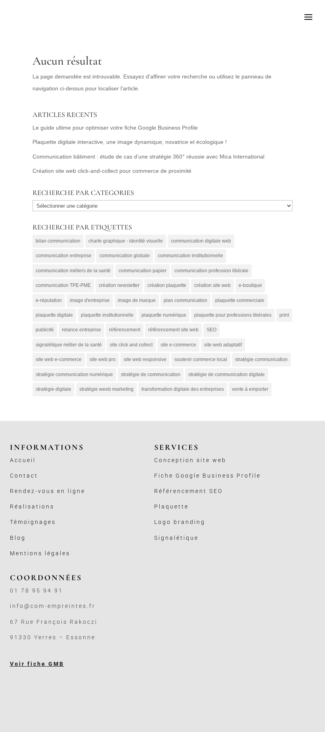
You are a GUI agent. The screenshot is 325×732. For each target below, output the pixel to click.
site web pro (103, 359)
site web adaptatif (223, 345)
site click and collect (131, 345)
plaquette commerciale (239, 300)
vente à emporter (250, 389)
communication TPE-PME (63, 285)
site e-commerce (178, 345)
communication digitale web (201, 241)
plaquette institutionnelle (107, 315)
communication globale (124, 255)
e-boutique (250, 285)
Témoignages (33, 522)
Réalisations (32, 506)
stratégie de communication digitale (226, 374)
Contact (24, 475)
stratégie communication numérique (74, 374)
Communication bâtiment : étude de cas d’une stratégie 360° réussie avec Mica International (148, 156)
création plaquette (166, 285)
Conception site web (190, 460)
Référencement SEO (188, 491)
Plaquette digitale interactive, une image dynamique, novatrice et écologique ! (129, 142)
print (284, 315)
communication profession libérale (211, 270)
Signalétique (176, 538)
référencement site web (173, 330)
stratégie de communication (150, 374)
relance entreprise (81, 330)
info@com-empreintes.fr (53, 606)
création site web (212, 285)
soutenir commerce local (200, 359)
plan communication (185, 300)
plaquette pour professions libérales (232, 315)
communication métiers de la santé (73, 270)
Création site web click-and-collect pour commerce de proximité (111, 171)
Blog (18, 538)
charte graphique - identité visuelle (125, 241)
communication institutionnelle (190, 255)
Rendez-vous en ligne (47, 491)
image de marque (137, 300)
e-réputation (49, 300)
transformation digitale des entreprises (182, 389)
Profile (249, 475)
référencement (124, 330)
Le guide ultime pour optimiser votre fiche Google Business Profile (115, 127)
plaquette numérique (163, 315)
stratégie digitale (53, 389)
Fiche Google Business (195, 475)
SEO (211, 330)
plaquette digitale (54, 315)
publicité (45, 330)
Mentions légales (40, 553)
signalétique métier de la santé (69, 345)
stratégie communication (261, 359)
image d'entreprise (90, 300)
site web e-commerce (59, 359)
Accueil (23, 460)
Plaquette (171, 506)
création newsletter (119, 285)
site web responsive (145, 359)
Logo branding (179, 522)
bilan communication (58, 241)
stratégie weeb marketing (106, 389)
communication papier (142, 270)
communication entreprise (64, 255)
